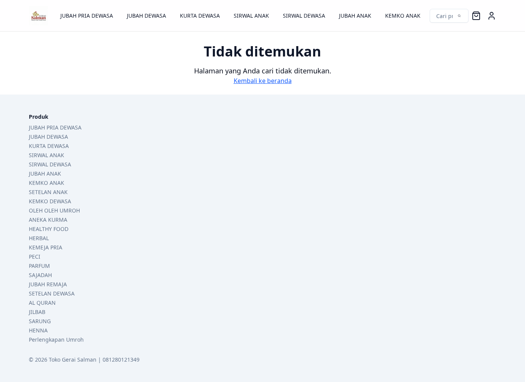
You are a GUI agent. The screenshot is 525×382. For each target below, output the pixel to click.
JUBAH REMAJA (48, 284)
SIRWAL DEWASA (304, 15)
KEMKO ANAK (402, 15)
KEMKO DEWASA (50, 201)
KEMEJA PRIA (45, 247)
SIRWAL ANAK (251, 15)
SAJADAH (40, 275)
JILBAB (37, 312)
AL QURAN (42, 302)
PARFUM (39, 265)
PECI (34, 256)
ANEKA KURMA (48, 219)
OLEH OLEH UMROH (54, 210)
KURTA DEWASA (200, 15)
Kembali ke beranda (263, 80)
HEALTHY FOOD (48, 229)
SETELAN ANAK (48, 192)
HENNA (38, 330)
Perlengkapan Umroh (56, 339)
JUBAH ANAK (355, 15)
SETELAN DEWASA (52, 293)
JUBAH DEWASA (146, 15)
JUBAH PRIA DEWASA (86, 15)
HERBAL (39, 238)
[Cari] (445, 16)
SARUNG (40, 321)
